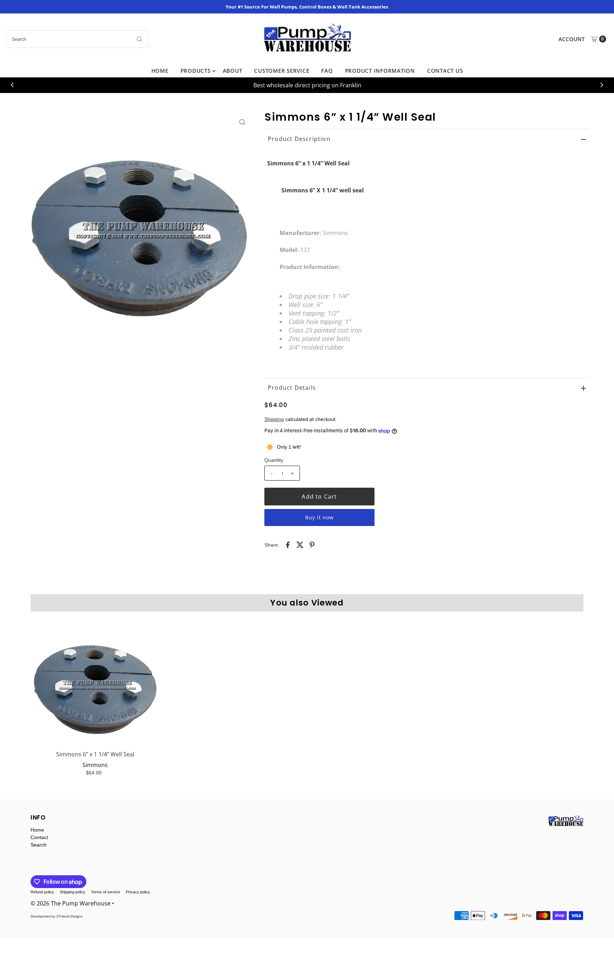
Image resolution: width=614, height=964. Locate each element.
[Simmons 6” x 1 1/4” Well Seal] (95, 682)
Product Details (292, 387)
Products (196, 70)
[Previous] (12, 85)
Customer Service (281, 70)
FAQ (327, 70)
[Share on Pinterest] (312, 544)
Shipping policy (72, 892)
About (232, 70)
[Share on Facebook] (287, 544)
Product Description (299, 139)
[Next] (601, 85)
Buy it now (319, 517)
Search (39, 845)
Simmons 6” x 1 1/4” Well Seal (95, 754)
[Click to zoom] (242, 122)
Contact (39, 837)
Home (159, 70)
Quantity (273, 460)
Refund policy (42, 892)
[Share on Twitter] (300, 544)
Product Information (380, 70)
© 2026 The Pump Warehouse (71, 903)
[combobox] (77, 39)
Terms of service (105, 892)
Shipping (274, 419)
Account (572, 39)
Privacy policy (138, 892)
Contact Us (445, 70)
